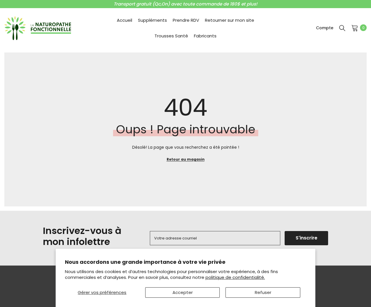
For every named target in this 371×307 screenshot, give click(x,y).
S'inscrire (306, 238)
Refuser (263, 292)
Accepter (182, 292)
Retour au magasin (186, 159)
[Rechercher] (342, 28)
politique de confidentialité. (235, 277)
